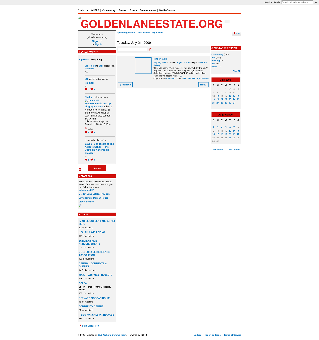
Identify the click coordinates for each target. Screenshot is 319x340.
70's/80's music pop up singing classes (98, 105)
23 (230, 99)
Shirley (88, 97)
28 (222, 102)
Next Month (234, 149)
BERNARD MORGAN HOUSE (94, 298)
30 (230, 102)
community (217, 54)
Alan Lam (170, 78)
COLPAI (83, 283)
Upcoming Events (126, 32)
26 (213, 102)
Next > (203, 84)
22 (226, 99)
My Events (157, 32)
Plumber (89, 68)
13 (217, 95)
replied (92, 65)
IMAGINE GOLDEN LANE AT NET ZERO (97, 222)
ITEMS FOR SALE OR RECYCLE (96, 314)
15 (238, 130)
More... (97, 167)
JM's (101, 65)
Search (316, 2)
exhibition (204, 78)
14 (234, 130)
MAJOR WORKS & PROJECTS (95, 274)
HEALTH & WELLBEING (92, 232)
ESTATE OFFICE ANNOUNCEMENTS (89, 242)
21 (222, 99)
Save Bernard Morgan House (93, 197)
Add (238, 33)
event (214, 66)
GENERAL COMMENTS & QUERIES (93, 265)
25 (238, 99)
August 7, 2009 (183, 62)
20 (217, 99)
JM (86, 65)
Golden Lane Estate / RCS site (94, 193)
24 (234, 99)
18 (238, 95)
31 (234, 102)
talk (213, 63)
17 (234, 95)
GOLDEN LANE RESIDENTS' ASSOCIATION (94, 253)
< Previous (125, 84)
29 (226, 102)
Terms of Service (232, 334)
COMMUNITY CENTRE (91, 306)
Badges (197, 334)
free (213, 57)
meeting (216, 60)
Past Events (144, 32)
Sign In (276, 2)
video (184, 78)
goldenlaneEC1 (86, 189)
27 (217, 102)
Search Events (150, 49)
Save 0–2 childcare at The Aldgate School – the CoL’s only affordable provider (99, 148)
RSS (80, 169)
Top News (84, 59)
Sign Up (268, 2)
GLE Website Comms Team (112, 334)
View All (236, 71)
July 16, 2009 (160, 62)
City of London (86, 201)
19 (213, 99)
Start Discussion (90, 325)
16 (230, 95)
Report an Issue (213, 334)
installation (193, 78)
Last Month (217, 149)
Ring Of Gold (160, 58)
